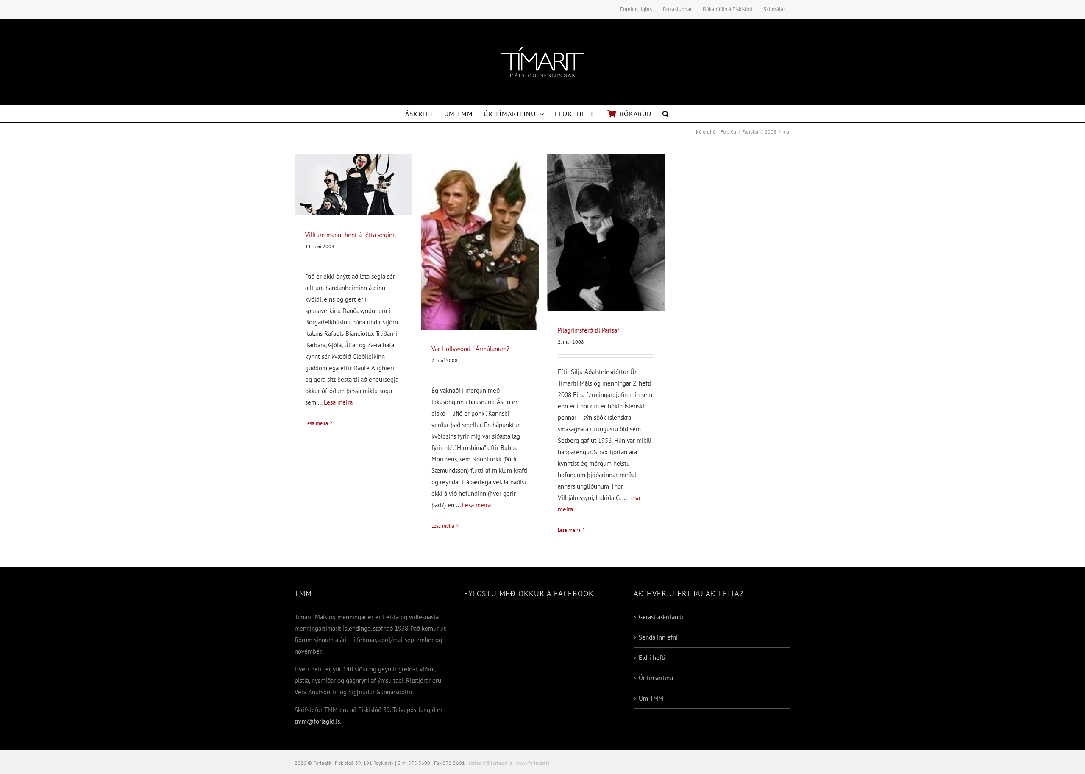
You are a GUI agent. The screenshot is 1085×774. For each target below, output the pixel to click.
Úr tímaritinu (656, 678)
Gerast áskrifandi (661, 617)
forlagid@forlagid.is (490, 763)
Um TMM (651, 698)
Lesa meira (338, 402)
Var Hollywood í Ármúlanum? (470, 349)
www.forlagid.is (532, 763)
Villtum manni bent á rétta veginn (350, 235)
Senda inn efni (658, 637)
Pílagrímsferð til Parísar (588, 330)
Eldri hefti (652, 658)
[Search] (665, 113)
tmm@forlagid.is (317, 721)
